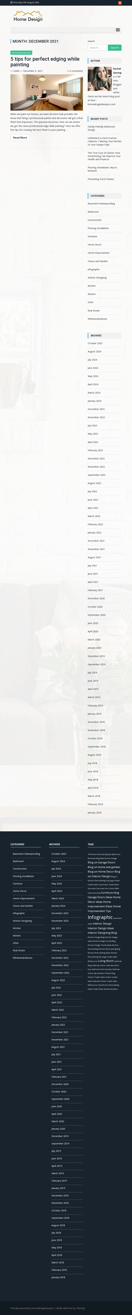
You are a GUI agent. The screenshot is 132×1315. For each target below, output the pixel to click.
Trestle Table (98, 989)
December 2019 (96, 656)
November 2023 (96, 417)
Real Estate (94, 310)
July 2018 (92, 763)
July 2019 (92, 672)
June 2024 (93, 367)
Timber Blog (110, 973)
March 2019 (94, 697)
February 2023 (95, 450)
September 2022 (96, 474)
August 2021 (94, 557)
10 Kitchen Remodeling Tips (99, 854)
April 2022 (93, 507)
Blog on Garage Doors (101, 862)
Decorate (92, 888)
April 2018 (93, 787)
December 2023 (96, 409)
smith (16, 70)
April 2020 (93, 631)
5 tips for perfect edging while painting (45, 62)
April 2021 (93, 581)
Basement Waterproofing (101, 203)
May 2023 (93, 433)
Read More (20, 137)
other (91, 302)
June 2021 (93, 573)
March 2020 (94, 639)
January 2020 (94, 647)
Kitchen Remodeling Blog (109, 949)
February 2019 (95, 705)
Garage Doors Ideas (100, 897)
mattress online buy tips (101, 969)
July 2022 (92, 491)
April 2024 (93, 384)
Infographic (100, 917)
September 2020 (96, 614)
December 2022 (96, 458)
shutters (100, 973)
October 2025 (95, 343)
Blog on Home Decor (101, 871)
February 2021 (95, 590)
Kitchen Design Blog (96, 937)
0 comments (76, 70)
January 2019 (94, 713)
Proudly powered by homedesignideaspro (32, 1308)
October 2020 (95, 606)
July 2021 (92, 565)
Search (91, 41)
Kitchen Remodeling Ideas (99, 953)
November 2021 (96, 549)
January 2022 (94, 532)
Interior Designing (97, 277)
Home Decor (94, 244)
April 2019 (93, 688)
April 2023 (93, 442)
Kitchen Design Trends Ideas (99, 945)
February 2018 (95, 804)
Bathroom (93, 211)
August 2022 (94, 483)
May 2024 (93, 376)
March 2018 (94, 796)
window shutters (111, 989)
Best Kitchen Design (108, 858)
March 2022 (94, 516)
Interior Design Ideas (101, 928)
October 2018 (95, 738)
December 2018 (96, 721)
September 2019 (96, 664)
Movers (92, 294)
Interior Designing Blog (102, 933)
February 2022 (95, 524)
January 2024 (94, 400)
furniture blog (110, 892)
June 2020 (93, 623)
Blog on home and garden (104, 867)
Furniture (92, 236)
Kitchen (92, 285)
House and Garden (98, 261)
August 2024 (94, 351)
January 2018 (94, 812)
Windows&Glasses (97, 318)
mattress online (98, 965)
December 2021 (96, 540)
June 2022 (93, 499)
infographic (94, 269)
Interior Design (102, 923)
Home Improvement (21, 52)
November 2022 (96, 466)
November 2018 (96, 730)
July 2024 (92, 359)
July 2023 (92, 425)
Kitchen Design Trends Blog (104, 941)
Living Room (106, 961)
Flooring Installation (98, 228)
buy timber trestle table (109, 884)
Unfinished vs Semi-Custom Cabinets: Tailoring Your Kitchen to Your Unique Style (105, 141)
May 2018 (93, 779)
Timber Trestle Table (96, 977)
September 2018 (96, 746)
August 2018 (94, 754)
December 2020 (96, 598)
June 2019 (93, 680)
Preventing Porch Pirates (101, 179)
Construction (94, 219)
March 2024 (94, 392)
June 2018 (93, 771)
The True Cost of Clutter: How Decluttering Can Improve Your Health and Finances (104, 156)
